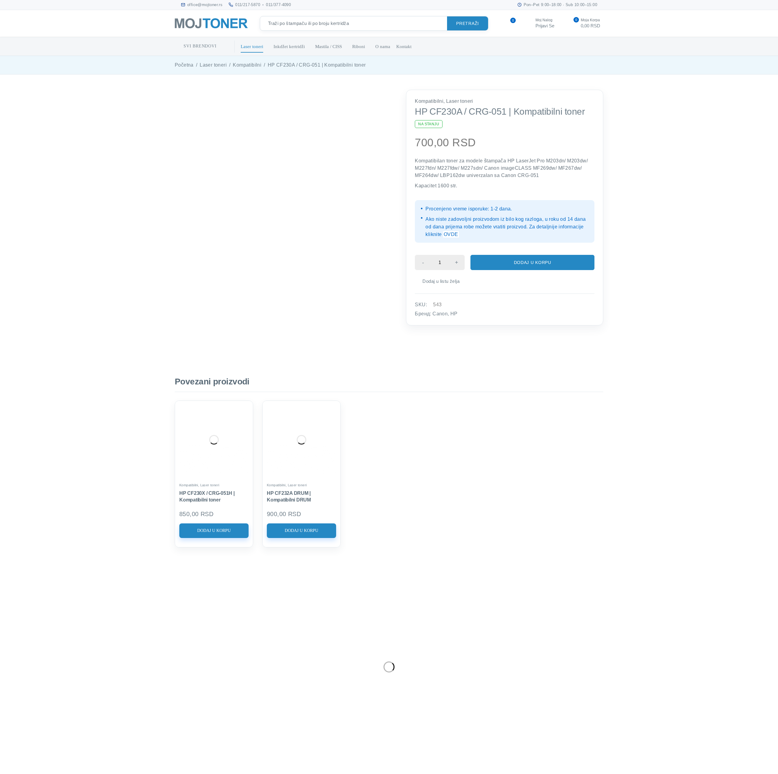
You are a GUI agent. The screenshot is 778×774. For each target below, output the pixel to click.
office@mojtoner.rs (205, 663)
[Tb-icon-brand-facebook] (191, 702)
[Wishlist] (437, 281)
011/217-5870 (247, 4)
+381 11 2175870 (206, 674)
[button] (214, 530)
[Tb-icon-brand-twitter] (214, 702)
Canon (440, 313)
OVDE (451, 234)
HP (454, 313)
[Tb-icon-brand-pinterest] (259, 702)
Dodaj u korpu (532, 262)
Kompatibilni (247, 65)
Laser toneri (213, 65)
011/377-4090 (278, 4)
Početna (184, 65)
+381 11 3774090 (206, 683)
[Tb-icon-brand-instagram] (236, 702)
